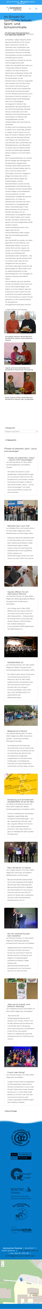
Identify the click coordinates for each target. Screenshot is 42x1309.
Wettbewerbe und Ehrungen (17, 533)
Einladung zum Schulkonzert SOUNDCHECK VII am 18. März (20, 801)
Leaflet (23, 1303)
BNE (21, 736)
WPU (31, 533)
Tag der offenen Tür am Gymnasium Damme (17, 593)
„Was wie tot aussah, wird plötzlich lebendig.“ (18, 1005)
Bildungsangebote (22, 599)
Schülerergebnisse (13, 465)
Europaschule (11, 601)
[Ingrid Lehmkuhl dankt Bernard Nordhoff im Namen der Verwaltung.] (20, 364)
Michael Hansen (15, 596)
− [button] (2, 1265)
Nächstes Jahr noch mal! (18, 526)
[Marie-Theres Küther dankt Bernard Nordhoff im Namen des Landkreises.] (20, 394)
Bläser (32, 599)
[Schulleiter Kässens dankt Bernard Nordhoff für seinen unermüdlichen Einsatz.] (20, 333)
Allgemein (21, 34)
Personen (30, 34)
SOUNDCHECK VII (15, 662)
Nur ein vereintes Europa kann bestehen (18, 935)
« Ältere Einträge (10, 1111)
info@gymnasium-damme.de (20, 1256)
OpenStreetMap (31, 1303)
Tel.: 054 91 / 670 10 (29, 1251)
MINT (28, 531)
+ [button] (2, 1262)
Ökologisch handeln (14, 741)
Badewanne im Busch (17, 731)
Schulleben (25, 465)
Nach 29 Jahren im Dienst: (19, 868)
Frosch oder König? (16, 1072)
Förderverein (23, 601)
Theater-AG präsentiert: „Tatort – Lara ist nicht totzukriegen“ (20, 459)
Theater (9, 467)
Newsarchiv (11, 440)
